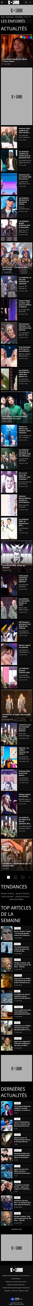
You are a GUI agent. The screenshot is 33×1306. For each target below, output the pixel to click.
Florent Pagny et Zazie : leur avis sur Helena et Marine (25, 304)
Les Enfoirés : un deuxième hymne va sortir (24, 602)
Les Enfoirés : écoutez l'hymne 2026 (24, 670)
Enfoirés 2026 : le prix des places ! (25, 773)
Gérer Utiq (14, 1291)
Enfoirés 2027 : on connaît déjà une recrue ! (25, 177)
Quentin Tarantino (22, 893)
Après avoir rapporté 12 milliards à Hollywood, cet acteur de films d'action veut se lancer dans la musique (22, 1045)
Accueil (2, 17)
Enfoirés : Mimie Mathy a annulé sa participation (25, 499)
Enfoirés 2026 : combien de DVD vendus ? (25, 130)
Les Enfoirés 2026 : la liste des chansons (13, 566)
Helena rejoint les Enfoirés (24, 795)
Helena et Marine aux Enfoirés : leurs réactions (25, 429)
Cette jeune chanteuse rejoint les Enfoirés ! (23, 579)
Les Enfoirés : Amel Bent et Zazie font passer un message (24, 374)
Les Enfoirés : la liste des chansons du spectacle (25, 280)
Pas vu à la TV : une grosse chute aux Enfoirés (15, 268)
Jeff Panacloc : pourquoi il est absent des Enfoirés (25, 625)
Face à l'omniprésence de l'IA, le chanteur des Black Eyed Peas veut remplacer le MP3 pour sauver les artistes (22, 1126)
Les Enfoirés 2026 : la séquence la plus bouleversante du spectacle (24, 524)
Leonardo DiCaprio (22, 896)
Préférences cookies (24, 1291)
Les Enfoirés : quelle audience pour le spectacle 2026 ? (24, 225)
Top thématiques (19, 17)
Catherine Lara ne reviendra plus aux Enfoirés (25, 728)
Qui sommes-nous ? (25, 1275)
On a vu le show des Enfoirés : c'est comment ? (24, 476)
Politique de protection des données (16, 1284)
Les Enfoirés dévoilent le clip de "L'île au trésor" (14, 60)
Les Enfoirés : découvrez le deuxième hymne (24, 201)
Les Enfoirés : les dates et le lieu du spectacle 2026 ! (25, 821)
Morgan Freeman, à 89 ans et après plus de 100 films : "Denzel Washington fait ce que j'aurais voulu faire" (22, 967)
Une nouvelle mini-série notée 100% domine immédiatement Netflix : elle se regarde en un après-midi (22, 1014)
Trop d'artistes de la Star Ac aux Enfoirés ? (24, 349)
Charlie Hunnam (7, 896)
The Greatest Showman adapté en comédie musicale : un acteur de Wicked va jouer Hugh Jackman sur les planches (22, 1111)
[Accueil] (13, 2)
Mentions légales (16, 1278)
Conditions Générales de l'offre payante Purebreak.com (15, 1287)
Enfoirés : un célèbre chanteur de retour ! (24, 751)
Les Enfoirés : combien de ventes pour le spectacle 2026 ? (25, 155)
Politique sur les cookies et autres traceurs (15, 1281)
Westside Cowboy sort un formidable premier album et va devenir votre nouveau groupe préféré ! (22, 1157)
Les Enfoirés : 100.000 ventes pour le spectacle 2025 (16, 864)
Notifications (7, 1291)
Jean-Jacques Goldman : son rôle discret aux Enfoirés (25, 327)
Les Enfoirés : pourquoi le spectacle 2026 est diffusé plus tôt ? (25, 454)
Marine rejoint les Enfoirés (24, 646)
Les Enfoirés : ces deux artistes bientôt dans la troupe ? (14, 417)
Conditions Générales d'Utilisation (10, 1275)
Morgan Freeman (7, 893)
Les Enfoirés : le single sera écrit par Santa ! (16, 715)
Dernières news (9, 17)
